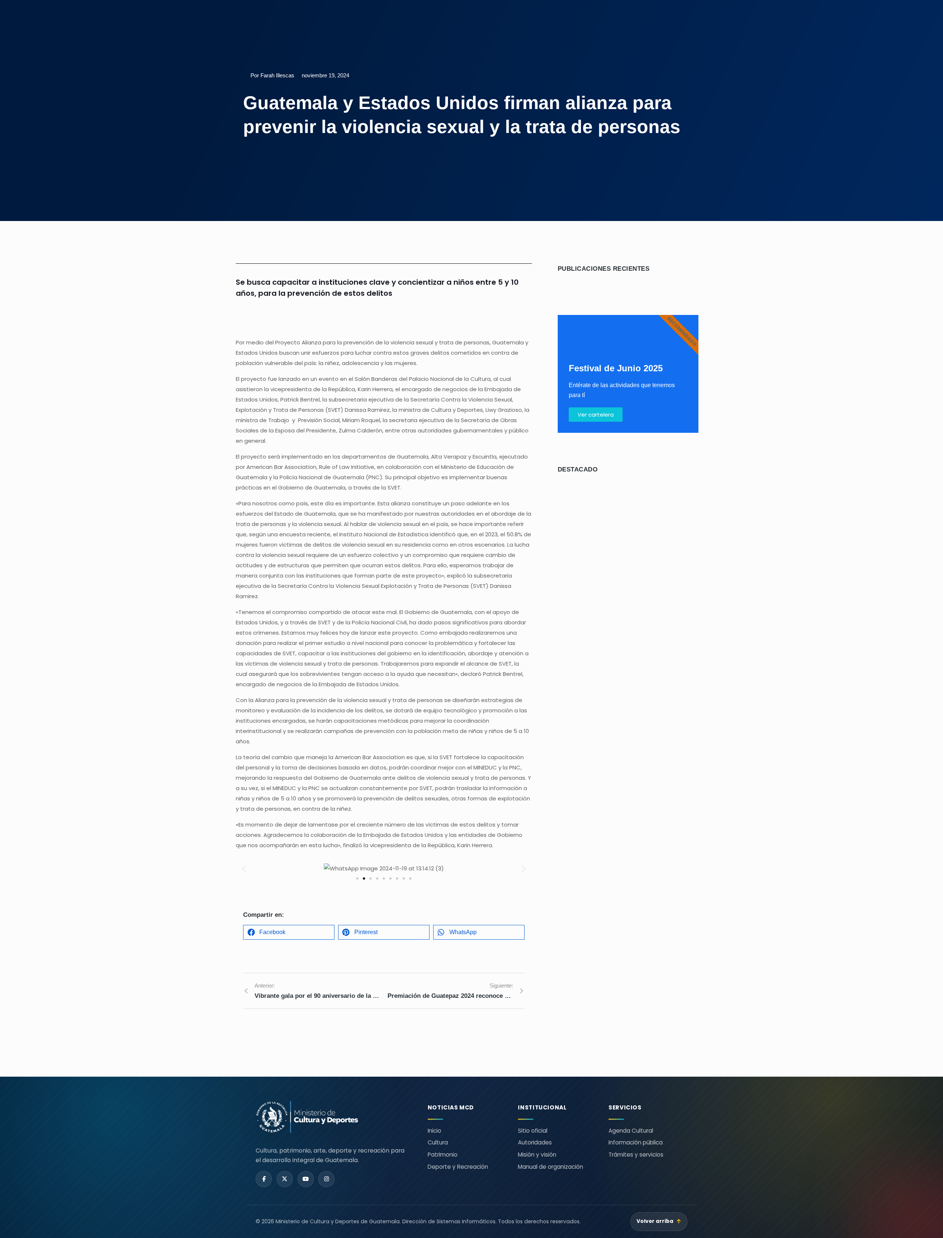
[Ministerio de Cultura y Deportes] (333, 1117)
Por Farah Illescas (272, 75)
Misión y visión (537, 1154)
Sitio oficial (532, 1130)
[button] (244, 868)
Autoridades (535, 1142)
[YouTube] (306, 1179)
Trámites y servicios (636, 1154)
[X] (285, 1179)
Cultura (438, 1142)
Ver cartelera (596, 414)
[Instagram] (326, 1179)
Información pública (636, 1142)
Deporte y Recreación (458, 1167)
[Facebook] (264, 1179)
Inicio (434, 1130)
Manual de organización (550, 1167)
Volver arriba (659, 1221)
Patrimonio (443, 1154)
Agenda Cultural (631, 1130)
